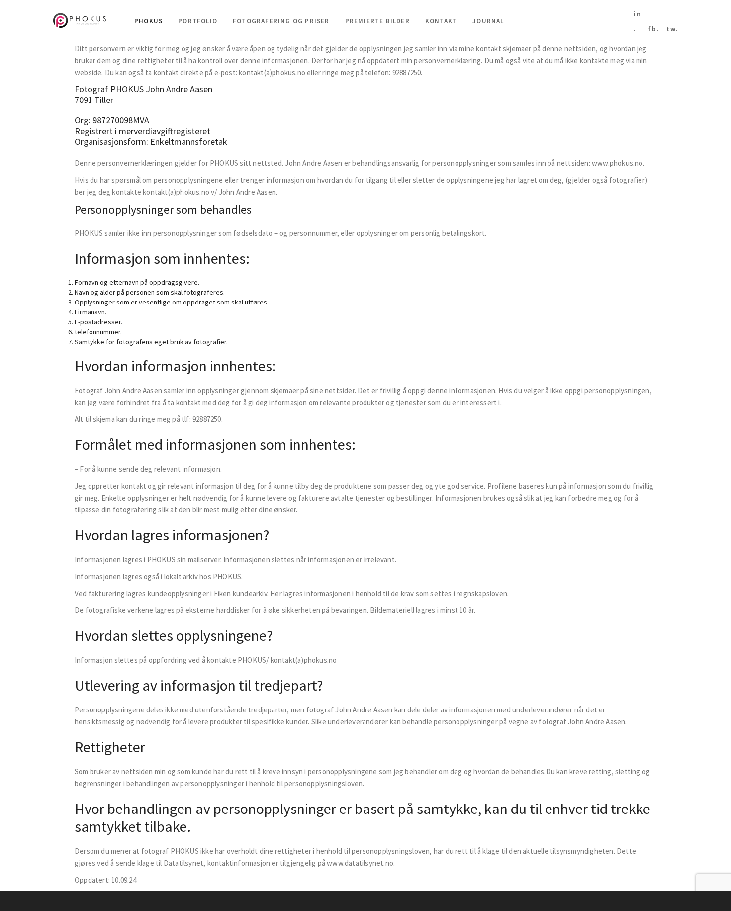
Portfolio (197, 21)
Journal (488, 21)
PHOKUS (148, 21)
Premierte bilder (377, 21)
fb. (654, 28)
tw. (672, 28)
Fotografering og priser (281, 21)
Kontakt (441, 21)
